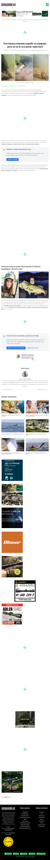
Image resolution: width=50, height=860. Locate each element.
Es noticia (41, 812)
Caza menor (42, 817)
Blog (7, 19)
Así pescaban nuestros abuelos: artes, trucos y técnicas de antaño (36, 434)
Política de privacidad (25, 822)
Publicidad (25, 812)
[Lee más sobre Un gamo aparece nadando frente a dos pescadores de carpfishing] (12, 406)
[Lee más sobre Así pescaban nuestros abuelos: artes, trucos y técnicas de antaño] (37, 425)
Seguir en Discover (32, 348)
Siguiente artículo (43, 389)
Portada (3, 19)
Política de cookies (25, 826)
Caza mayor (42, 815)
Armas (41, 822)
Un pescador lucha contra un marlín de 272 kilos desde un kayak (36, 453)
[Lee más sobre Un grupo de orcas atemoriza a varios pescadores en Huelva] (12, 425)
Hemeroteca (42, 826)
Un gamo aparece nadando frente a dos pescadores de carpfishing (11, 415)
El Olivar (35, 305)
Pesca (41, 819)
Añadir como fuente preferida (16, 348)
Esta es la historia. (8, 309)
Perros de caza (41, 824)
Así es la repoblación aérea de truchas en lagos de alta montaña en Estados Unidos (11, 453)
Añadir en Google (12, 159)
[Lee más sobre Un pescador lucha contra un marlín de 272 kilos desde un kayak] (37, 444)
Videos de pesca (13, 19)
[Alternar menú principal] (47, 4)
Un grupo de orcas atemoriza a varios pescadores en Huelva (12, 434)
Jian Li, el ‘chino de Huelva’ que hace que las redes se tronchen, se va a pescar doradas (37, 415)
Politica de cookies (25, 824)
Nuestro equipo (25, 815)
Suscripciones (25, 813)
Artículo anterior (6, 389)
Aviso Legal (25, 821)
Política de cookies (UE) (25, 828)
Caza (41, 813)
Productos (41, 821)
